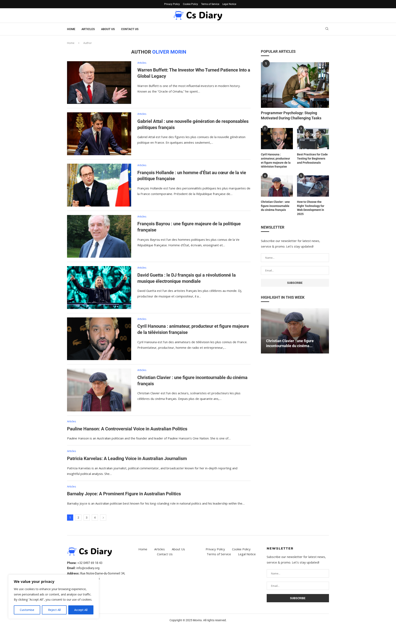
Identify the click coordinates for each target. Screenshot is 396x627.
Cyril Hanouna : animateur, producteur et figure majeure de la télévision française (276, 160)
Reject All (54, 610)
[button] (264, 330)
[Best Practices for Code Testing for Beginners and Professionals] (313, 138)
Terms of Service (210, 4)
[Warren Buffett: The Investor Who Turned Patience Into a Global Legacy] (99, 82)
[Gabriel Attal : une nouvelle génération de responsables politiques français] (99, 133)
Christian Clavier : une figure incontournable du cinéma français (275, 205)
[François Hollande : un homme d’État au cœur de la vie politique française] (99, 185)
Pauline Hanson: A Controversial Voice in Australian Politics (127, 428)
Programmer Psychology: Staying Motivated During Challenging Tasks (291, 115)
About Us (108, 29)
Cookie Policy (190, 4)
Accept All (80, 610)
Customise (27, 610)
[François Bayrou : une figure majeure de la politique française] (99, 236)
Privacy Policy (172, 4)
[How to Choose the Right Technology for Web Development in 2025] (313, 186)
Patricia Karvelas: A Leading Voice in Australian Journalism (127, 458)
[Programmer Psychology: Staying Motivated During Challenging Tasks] (295, 85)
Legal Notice (229, 4)
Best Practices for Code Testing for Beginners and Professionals (312, 158)
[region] (53, 597)
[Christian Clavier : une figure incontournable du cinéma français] (99, 390)
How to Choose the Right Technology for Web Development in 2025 (310, 208)
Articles (88, 29)
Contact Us (130, 29)
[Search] (327, 29)
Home (71, 29)
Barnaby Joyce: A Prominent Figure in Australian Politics (124, 493)
